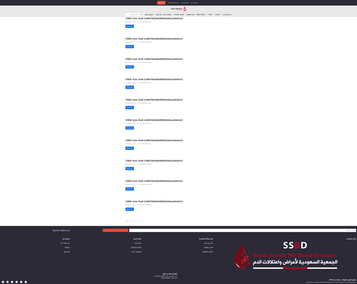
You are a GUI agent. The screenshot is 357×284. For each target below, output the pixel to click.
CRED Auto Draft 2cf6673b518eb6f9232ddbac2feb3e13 (154, 18)
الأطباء (210, 14)
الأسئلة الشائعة (200, 14)
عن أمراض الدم (227, 14)
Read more (130, 26)
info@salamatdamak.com (161, 276)
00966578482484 (165, 278)
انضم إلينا (158, 14)
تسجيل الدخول (149, 14)
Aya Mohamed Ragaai (145, 22)
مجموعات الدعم (167, 14)
